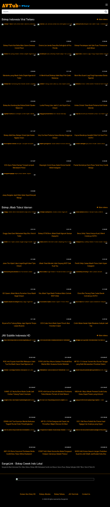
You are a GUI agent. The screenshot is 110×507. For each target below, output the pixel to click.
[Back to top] (104, 500)
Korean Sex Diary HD (28, 494)
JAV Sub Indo (73, 494)
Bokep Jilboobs (44, 494)
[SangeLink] (16, 5)
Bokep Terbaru (59, 494)
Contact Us (86, 494)
